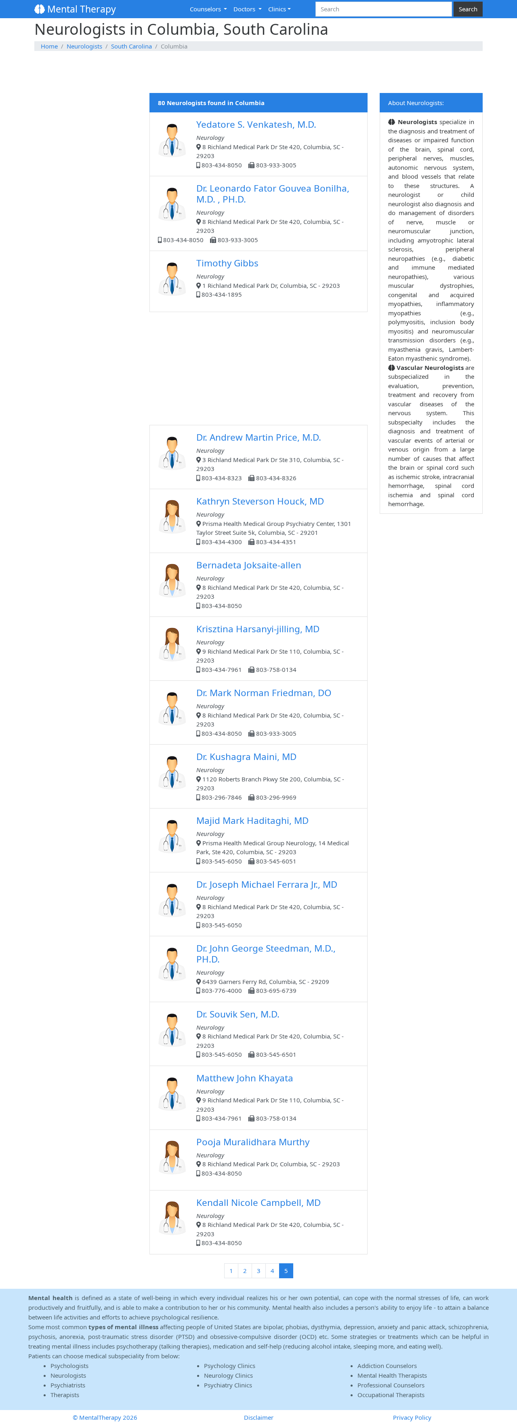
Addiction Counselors (387, 1366)
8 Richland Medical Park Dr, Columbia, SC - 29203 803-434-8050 (268, 1156)
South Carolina (131, 46)
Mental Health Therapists (392, 1375)
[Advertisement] (258, 72)
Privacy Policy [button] (412, 1417)
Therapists (64, 1395)
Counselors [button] (206, 9)
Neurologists (84, 46)
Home (49, 46)
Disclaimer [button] (258, 1417)
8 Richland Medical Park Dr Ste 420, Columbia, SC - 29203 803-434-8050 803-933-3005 (270, 143)
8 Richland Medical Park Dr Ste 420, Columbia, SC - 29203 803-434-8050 (270, 584)
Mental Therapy (80, 8)
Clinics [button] (277, 9)
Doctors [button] (245, 9)
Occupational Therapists (391, 1395)
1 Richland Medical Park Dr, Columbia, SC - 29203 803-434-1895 (268, 277)
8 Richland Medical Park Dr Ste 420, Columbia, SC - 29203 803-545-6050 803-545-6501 (270, 1033)
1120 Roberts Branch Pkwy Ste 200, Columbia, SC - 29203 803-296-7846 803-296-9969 (270, 775)
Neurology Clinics (228, 1375)
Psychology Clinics (229, 1366)
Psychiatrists (67, 1385)
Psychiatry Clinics (228, 1385)
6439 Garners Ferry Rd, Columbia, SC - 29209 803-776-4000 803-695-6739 (266, 968)
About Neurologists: (416, 103)
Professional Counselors (391, 1385)
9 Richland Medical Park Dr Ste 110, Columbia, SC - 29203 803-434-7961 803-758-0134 (270, 648)
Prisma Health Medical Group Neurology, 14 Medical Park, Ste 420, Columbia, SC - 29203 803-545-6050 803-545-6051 (272, 839)
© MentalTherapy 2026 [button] (105, 1417)
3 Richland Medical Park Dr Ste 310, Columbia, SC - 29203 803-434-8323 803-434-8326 (270, 456)
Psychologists (69, 1366)
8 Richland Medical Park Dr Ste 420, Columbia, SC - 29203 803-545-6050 (270, 903)
